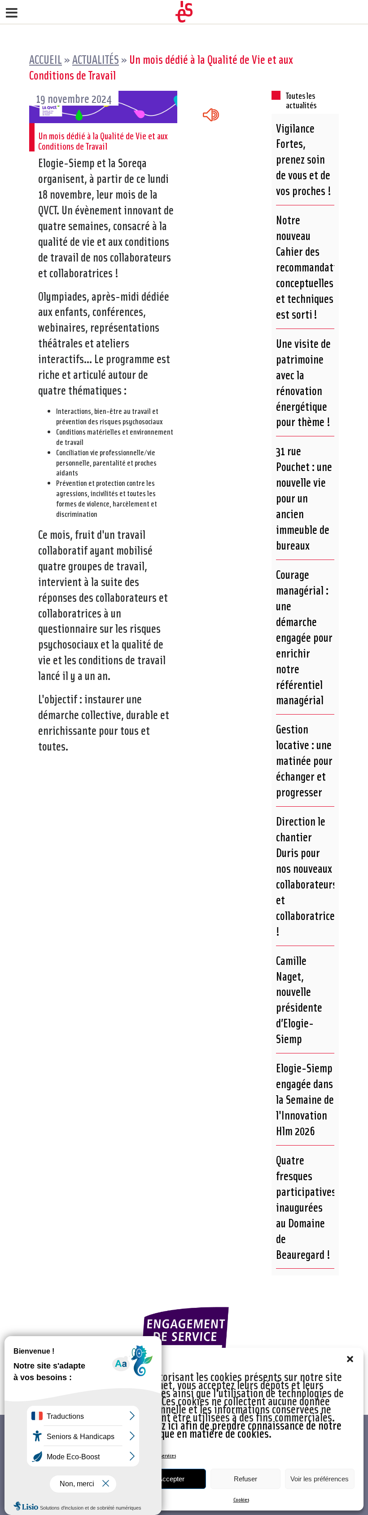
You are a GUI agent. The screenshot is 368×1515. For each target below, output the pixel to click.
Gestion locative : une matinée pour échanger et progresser (304, 760)
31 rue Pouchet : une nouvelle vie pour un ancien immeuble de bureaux (304, 497)
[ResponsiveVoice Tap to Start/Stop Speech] (211, 115)
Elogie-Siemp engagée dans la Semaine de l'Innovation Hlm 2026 (305, 1099)
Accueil (45, 59)
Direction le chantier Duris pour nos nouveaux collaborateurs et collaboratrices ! (307, 875)
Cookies (241, 1499)
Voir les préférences (319, 1479)
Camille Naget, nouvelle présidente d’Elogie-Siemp (299, 999)
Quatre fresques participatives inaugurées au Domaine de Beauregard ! (306, 1207)
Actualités (95, 59)
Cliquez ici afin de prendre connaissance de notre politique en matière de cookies (239, 1428)
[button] (350, 1359)
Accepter (171, 1479)
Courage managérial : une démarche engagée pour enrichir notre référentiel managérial (304, 637)
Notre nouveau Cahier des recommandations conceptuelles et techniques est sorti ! (313, 266)
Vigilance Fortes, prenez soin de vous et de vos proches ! (303, 159)
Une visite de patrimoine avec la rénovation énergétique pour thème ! (303, 382)
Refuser (245, 1479)
